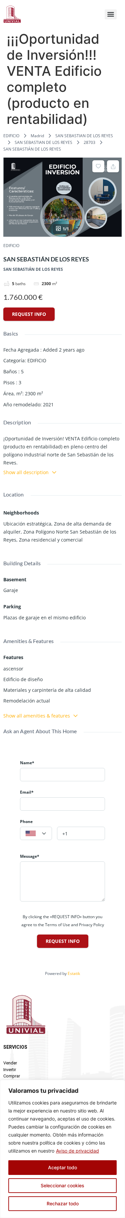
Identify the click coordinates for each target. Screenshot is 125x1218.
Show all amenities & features (36, 716)
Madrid (37, 136)
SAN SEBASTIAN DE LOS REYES (84, 136)
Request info (29, 314)
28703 (89, 142)
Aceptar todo (62, 1167)
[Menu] (111, 14)
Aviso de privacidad (77, 1151)
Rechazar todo (63, 1203)
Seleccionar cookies (62, 1185)
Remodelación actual (26, 700)
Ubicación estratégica (27, 524)
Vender (10, 1062)
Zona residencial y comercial (51, 540)
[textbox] (36, 833)
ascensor (13, 668)
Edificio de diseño (23, 679)
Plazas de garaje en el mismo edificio (44, 617)
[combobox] (36, 833)
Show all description (26, 472)
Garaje (10, 590)
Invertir (9, 1069)
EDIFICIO (11, 136)
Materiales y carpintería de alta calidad (47, 690)
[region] (62, 1149)
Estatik (74, 973)
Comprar (11, 1075)
